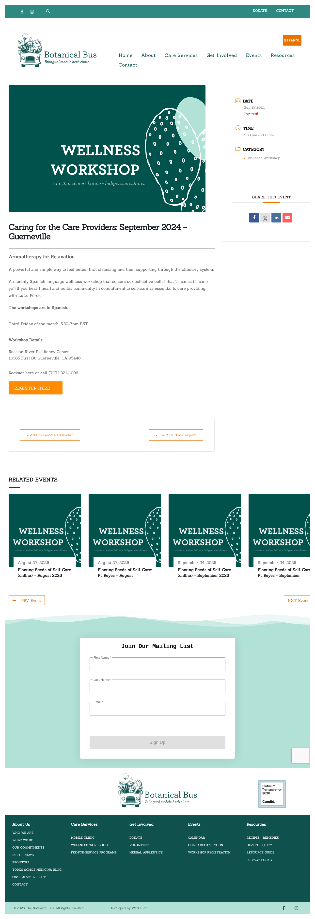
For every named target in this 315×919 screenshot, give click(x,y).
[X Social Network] (265, 217)
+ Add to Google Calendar (50, 435)
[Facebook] (22, 11)
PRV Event (31, 600)
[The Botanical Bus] (57, 50)
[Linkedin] (276, 217)
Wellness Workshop (264, 158)
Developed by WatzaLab (128, 908)
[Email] (287, 217)
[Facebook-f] (284, 908)
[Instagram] (32, 11)
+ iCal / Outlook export (176, 435)
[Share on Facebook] (254, 217)
